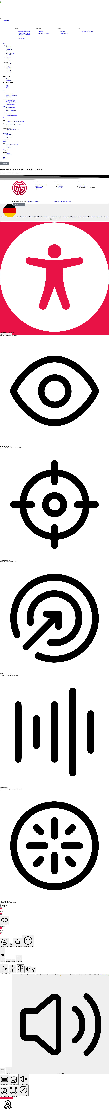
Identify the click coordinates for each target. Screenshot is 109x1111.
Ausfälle (5, 158)
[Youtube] (18, 199)
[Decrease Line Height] (1, 933)
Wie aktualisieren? (104, 974)
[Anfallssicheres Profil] (0, 563)
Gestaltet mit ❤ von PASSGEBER (62, 201)
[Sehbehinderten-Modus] (0, 449)
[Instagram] (22, 199)
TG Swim (4, 106)
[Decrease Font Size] (1, 914)
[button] (0, 221)
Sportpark (5, 150)
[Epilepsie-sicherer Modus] (0, 904)
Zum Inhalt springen (5, 1096)
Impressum (30, 201)
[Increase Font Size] (1, 908)
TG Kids (4, 99)
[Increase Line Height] (1, 928)
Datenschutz (36, 201)
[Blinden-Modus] (0, 790)
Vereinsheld (5, 139)
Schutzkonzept (5, 133)
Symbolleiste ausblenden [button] (6, 334)
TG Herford (6, 20)
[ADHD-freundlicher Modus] (0, 676)
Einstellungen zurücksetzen (6, 1098)
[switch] (0, 449)
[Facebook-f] (14, 199)
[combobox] (54, 212)
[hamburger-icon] (0, 18)
